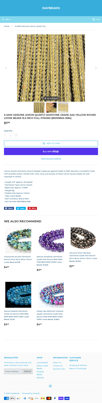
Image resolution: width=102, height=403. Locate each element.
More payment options (51, 158)
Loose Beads (42, 362)
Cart (98, 19)
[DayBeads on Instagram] (50, 386)
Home (6, 26)
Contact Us (58, 366)
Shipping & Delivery (78, 365)
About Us (57, 362)
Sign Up (27, 371)
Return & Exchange (77, 368)
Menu (7, 19)
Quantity (8, 131)
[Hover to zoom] (51, 68)
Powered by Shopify (31, 393)
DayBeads (51, 8)
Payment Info (59, 369)
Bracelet (40, 378)
